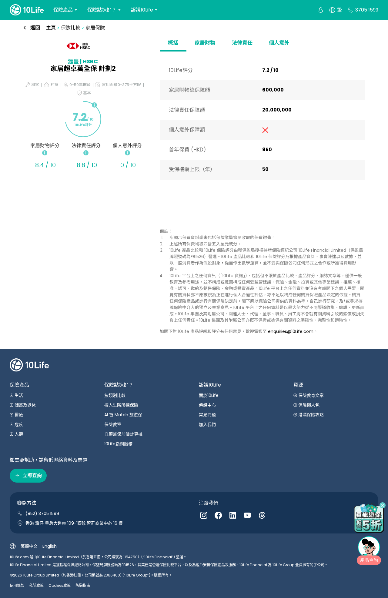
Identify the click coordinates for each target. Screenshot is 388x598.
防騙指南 (82, 585)
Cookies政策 (59, 585)
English (49, 546)
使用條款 (17, 585)
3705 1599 (366, 9)
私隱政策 (36, 585)
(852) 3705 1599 (42, 513)
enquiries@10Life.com (290, 331)
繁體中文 (29, 546)
